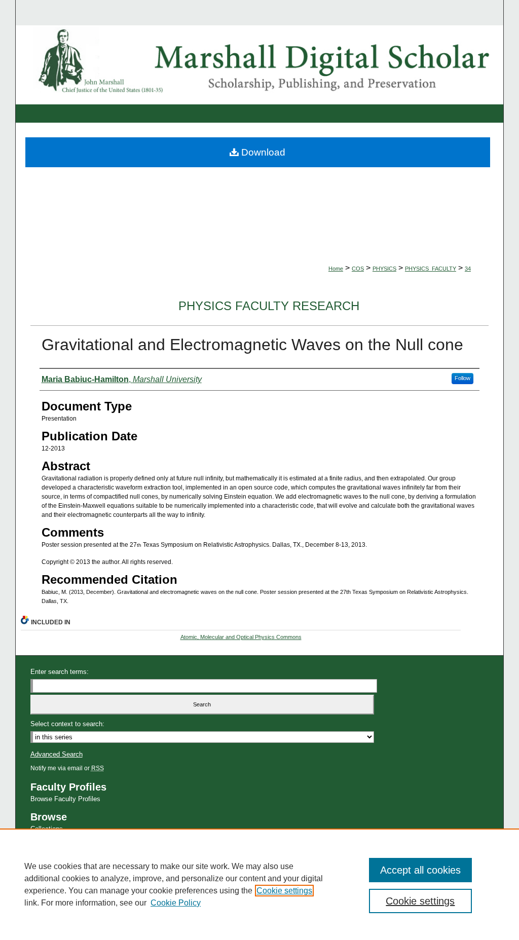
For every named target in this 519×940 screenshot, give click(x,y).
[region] (259, 884)
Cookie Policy (176, 902)
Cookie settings (284, 890)
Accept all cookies (420, 870)
